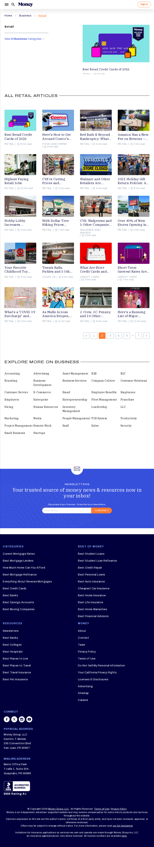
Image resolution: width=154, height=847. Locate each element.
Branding (11, 380)
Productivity (129, 418)
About (82, 630)
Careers (83, 700)
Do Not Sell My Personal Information (101, 665)
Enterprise (40, 399)
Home (8, 15)
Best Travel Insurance (17, 672)
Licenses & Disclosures (93, 679)
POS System (99, 418)
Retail (42, 15)
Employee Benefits (104, 392)
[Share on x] (14, 719)
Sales (95, 425)
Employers (12, 399)
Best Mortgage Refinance (20, 574)
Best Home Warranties (92, 609)
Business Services (75, 380)
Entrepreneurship (75, 399)
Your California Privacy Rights (97, 672)
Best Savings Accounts (18, 602)
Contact (83, 637)
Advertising (41, 373)
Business (25, 15)
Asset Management (75, 373)
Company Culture (103, 380)
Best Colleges (12, 644)
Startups (39, 433)
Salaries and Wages (90, 231)
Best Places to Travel (17, 665)
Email (66, 392)
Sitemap (83, 693)
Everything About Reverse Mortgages (27, 581)
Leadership (99, 407)
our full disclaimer (123, 825)
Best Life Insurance (90, 602)
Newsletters (11, 630)
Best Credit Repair (90, 567)
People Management (76, 418)
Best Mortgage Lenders (18, 560)
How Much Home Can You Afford (24, 567)
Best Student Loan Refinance (97, 560)
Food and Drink (54, 144)
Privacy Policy (87, 651)
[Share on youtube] (29, 719)
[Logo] (26, 4)
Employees (128, 392)
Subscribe (100, 510)
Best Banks (10, 595)
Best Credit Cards (14, 588)
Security (126, 425)
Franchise (127, 399)
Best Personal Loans (91, 574)
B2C (123, 373)
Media (37, 418)
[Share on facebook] (7, 719)
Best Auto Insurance (91, 581)
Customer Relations (134, 380)
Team (81, 644)
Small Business (15, 433)
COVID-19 (48, 277)
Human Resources (45, 407)
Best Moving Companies (19, 609)
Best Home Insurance (92, 595)
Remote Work (42, 425)
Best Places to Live (15, 658)
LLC (123, 407)
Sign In (144, 4)
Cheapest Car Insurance (93, 588)
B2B (94, 373)
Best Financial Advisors (93, 616)
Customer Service (16, 392)
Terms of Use (86, 658)
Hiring (9, 407)
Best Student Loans (91, 553)
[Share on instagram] (22, 719)
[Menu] (6, 4)
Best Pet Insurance (15, 679)
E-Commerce (42, 392)
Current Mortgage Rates (19, 553)
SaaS (66, 425)
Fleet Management (104, 399)
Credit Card (89, 277)
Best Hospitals (13, 651)
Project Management (18, 425)
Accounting (12, 373)
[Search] (13, 4)
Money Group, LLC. (58, 809)
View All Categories (23, 39)
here (124, 836)
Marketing (12, 418)
